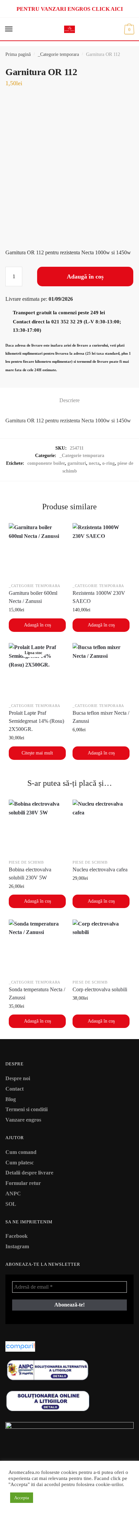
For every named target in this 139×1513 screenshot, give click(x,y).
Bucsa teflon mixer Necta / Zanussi (101, 717)
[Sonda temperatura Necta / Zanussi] (37, 948)
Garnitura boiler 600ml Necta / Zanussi (33, 597)
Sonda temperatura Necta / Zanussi (37, 993)
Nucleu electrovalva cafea (100, 869)
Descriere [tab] (69, 400)
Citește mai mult (37, 752)
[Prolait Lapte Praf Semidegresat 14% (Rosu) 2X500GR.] (37, 671)
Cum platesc (19, 1162)
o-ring (108, 463)
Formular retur (23, 1183)
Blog (10, 1099)
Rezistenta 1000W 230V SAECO (99, 597)
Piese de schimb (26, 862)
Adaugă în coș (85, 276)
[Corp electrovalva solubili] (101, 948)
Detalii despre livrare (29, 1173)
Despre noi (17, 1078)
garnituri (76, 463)
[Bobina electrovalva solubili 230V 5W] (37, 828)
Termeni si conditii (26, 1109)
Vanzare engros (23, 1120)
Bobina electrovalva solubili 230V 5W (30, 873)
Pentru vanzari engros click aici (70, 9)
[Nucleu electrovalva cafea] (101, 828)
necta (94, 463)
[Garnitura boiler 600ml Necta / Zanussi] (37, 551)
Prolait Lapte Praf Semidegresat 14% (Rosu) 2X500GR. (36, 721)
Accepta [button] (21, 1497)
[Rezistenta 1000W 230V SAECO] (101, 551)
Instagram (17, 1246)
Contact (14, 1089)
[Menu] (9, 29)
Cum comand (20, 1152)
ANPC (13, 1193)
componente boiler (46, 463)
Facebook (16, 1236)
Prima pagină (18, 54)
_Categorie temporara (58, 54)
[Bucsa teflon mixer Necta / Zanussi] (101, 671)
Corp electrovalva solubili (100, 989)
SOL (10, 1204)
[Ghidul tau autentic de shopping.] (69, 1346)
